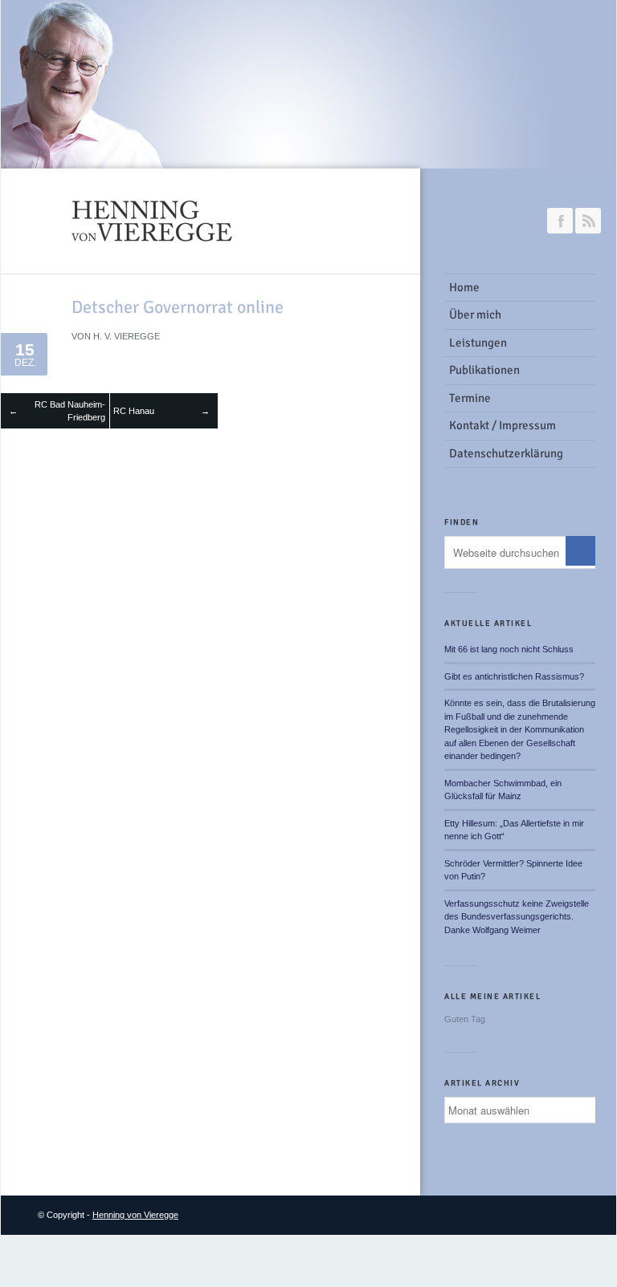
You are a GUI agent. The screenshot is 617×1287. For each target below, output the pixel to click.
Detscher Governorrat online (178, 307)
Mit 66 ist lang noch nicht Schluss (509, 649)
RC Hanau (133, 411)
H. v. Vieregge (126, 336)
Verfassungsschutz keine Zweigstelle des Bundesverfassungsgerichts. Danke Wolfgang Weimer (516, 917)
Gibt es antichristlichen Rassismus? (514, 676)
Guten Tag (464, 1019)
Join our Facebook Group (560, 220)
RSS (588, 220)
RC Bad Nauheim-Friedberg (70, 411)
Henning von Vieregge (135, 1215)
